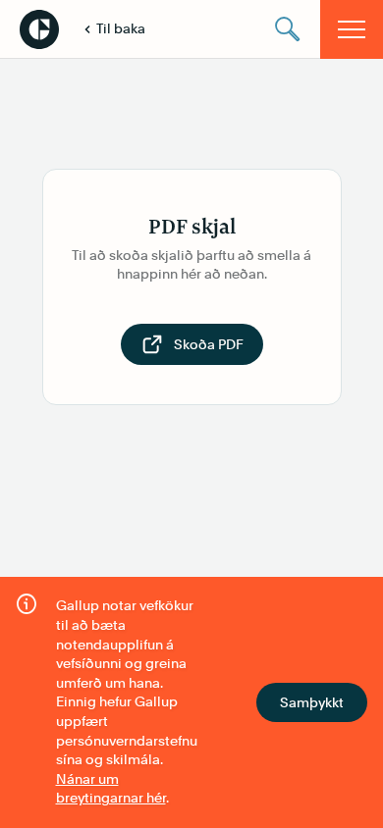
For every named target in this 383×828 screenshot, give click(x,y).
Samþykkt (312, 702)
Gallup (39, 29)
